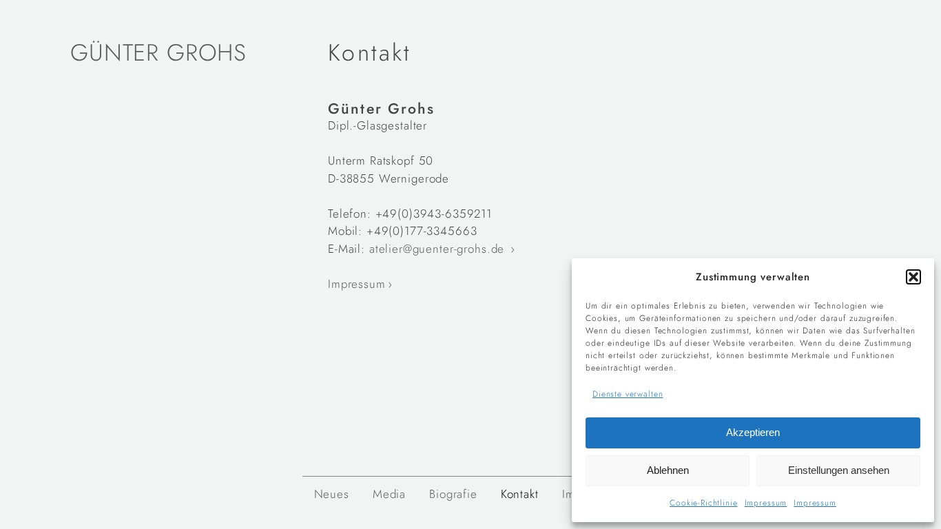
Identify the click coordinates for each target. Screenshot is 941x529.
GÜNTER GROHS (158, 53)
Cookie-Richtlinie (703, 503)
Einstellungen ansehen (838, 470)
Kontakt (520, 494)
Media (389, 494)
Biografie (453, 494)
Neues (331, 494)
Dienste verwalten (627, 394)
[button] (913, 277)
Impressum (766, 503)
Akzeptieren (753, 432)
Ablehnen (668, 470)
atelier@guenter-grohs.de (438, 248)
